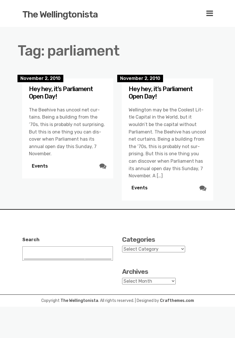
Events (40, 166)
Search (31, 239)
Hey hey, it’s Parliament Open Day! (61, 92)
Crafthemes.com (177, 300)
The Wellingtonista (60, 14)
